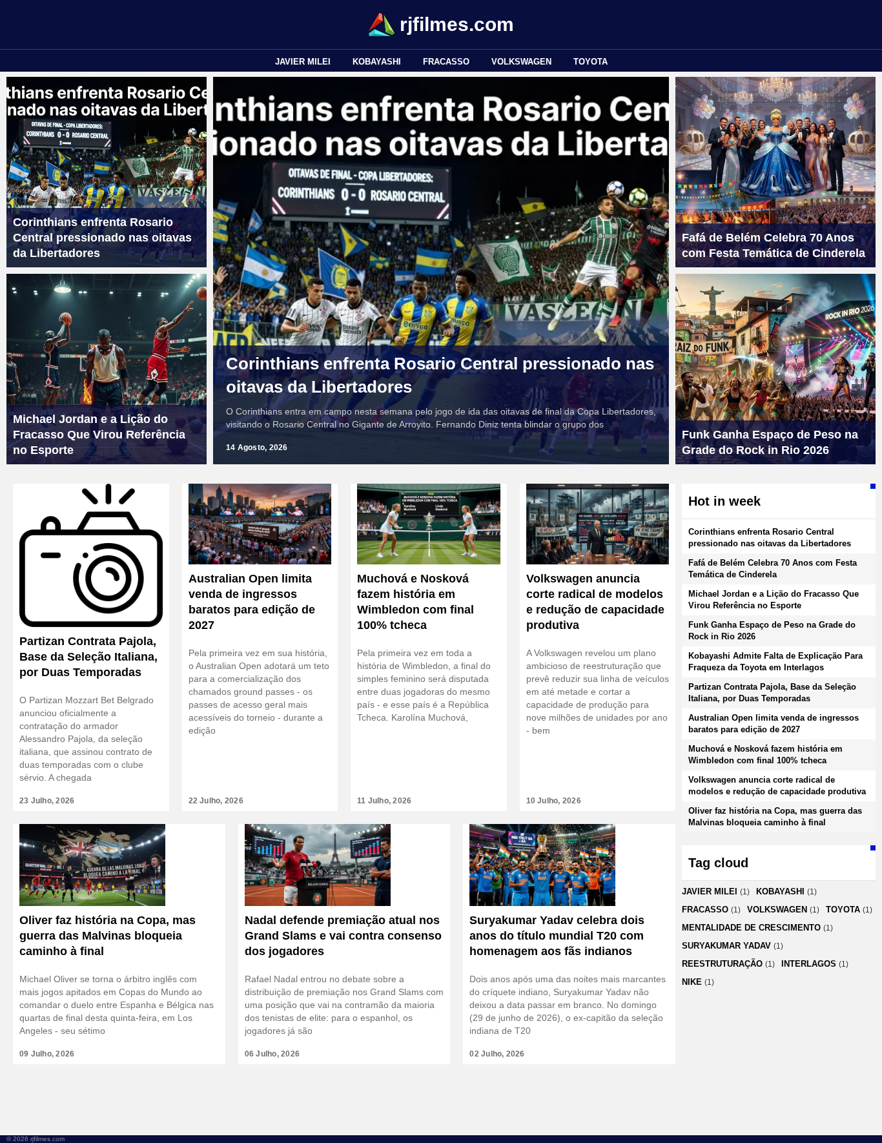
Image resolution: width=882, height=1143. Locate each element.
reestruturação (722, 964)
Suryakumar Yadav (726, 946)
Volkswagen (521, 62)
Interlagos (808, 964)
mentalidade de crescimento (751, 927)
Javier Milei (303, 62)
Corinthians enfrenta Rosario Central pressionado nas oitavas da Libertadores (440, 375)
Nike (692, 982)
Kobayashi (377, 62)
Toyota (590, 62)
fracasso (446, 62)
